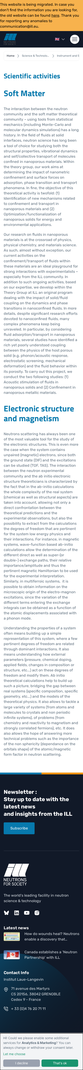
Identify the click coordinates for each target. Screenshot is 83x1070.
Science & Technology (36, 55)
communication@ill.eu (19, 26)
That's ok (60, 1063)
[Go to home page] (10, 39)
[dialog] (41, 1051)
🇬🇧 (57, 39)
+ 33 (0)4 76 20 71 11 (28, 1008)
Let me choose (14, 1054)
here (55, 15)
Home (11, 55)
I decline (21, 1063)
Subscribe (19, 828)
